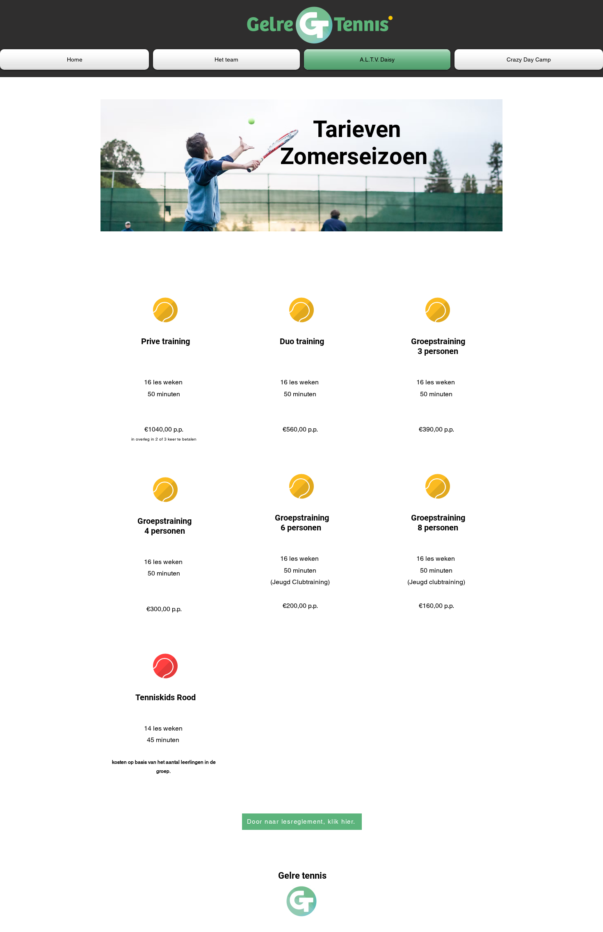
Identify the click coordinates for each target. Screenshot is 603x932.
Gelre (290, 875)
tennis (314, 875)
